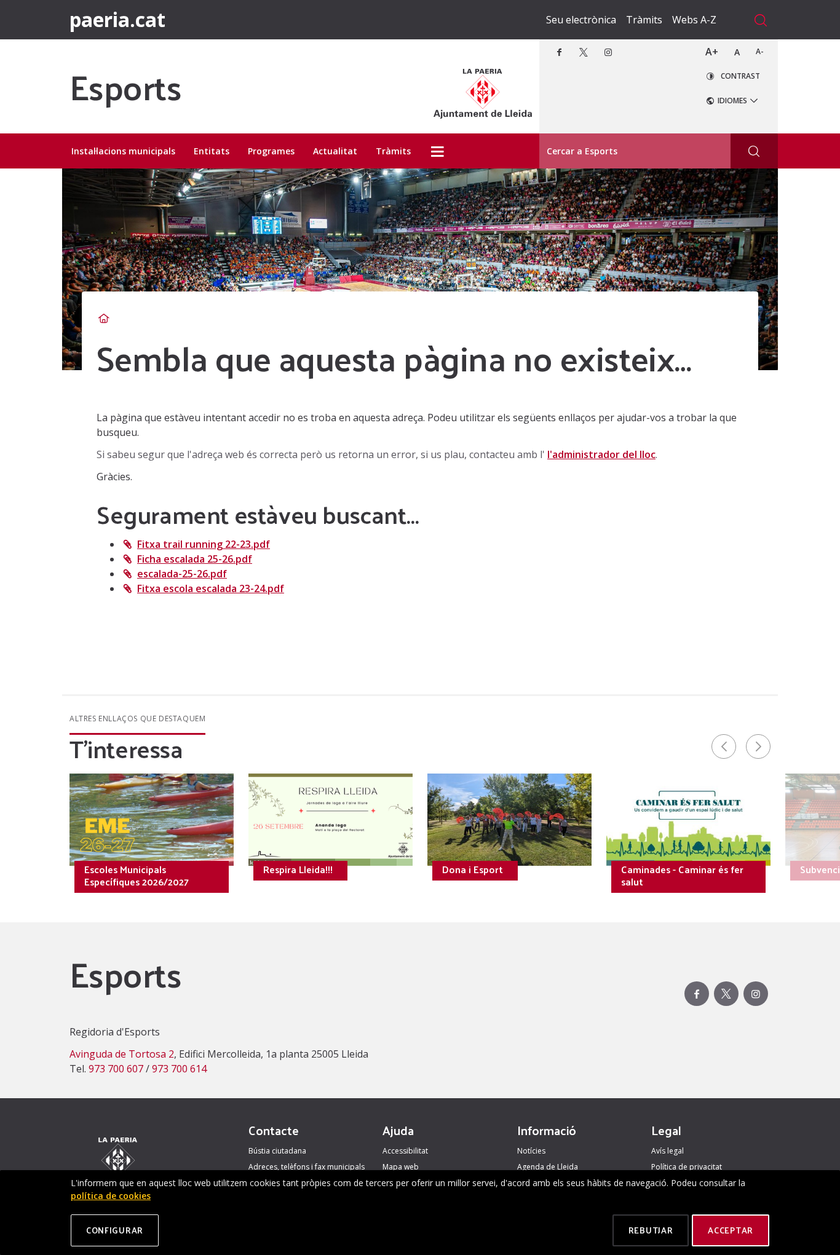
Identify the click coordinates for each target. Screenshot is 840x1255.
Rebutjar (650, 1230)
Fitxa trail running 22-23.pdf (203, 544)
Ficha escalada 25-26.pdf (194, 559)
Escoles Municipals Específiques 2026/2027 (136, 875)
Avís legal (667, 1151)
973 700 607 (116, 1068)
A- (760, 51)
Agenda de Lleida (547, 1167)
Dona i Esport (472, 869)
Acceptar (730, 1230)
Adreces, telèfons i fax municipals (306, 1167)
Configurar (114, 1230)
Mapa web (400, 1167)
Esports (125, 86)
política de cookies (111, 1196)
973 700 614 (179, 1068)
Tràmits (644, 19)
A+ (711, 51)
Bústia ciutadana (277, 1151)
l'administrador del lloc (601, 454)
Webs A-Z (694, 19)
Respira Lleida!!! (298, 869)
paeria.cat (117, 19)
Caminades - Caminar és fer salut (682, 875)
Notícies (531, 1151)
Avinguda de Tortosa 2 (121, 1054)
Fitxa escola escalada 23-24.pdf (210, 588)
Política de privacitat (686, 1167)
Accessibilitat (405, 1151)
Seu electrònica (581, 19)
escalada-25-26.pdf (182, 573)
